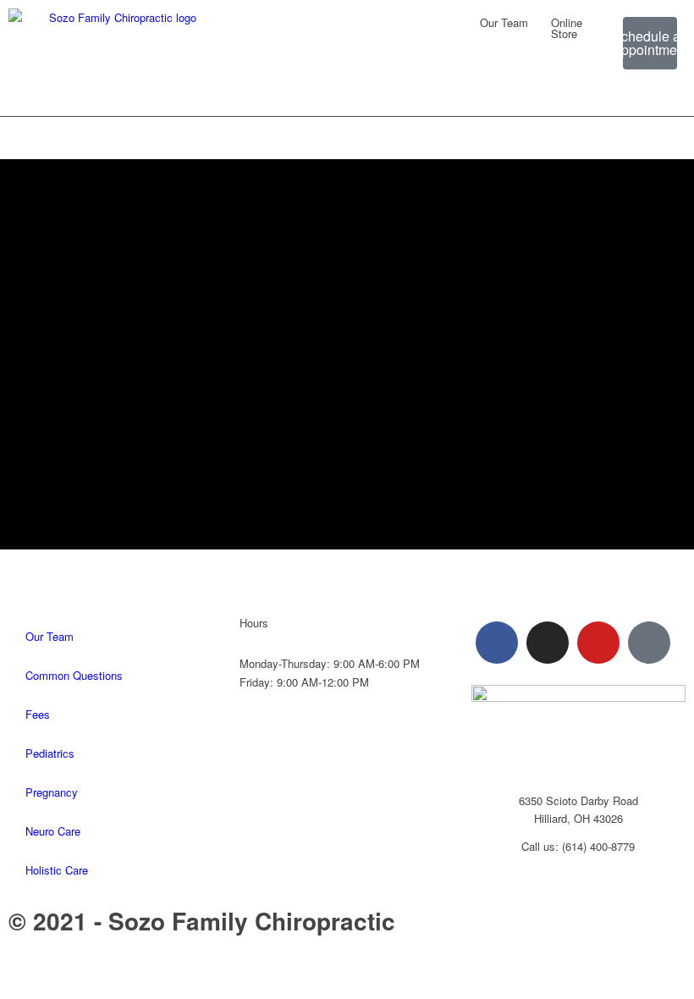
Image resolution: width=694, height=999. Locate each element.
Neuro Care (52, 831)
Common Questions (74, 675)
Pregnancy (51, 792)
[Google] (649, 642)
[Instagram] (547, 642)
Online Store (566, 27)
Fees (37, 714)
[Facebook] (497, 642)
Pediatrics (49, 753)
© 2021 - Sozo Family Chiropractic (201, 920)
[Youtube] (598, 642)
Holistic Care (56, 870)
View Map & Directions (578, 873)
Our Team (504, 22)
